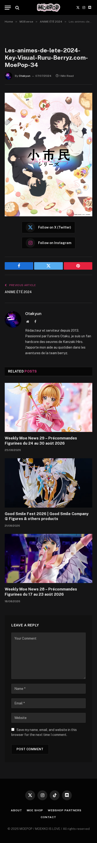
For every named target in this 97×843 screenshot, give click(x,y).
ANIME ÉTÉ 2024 (18, 292)
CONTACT (48, 817)
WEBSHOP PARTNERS (64, 810)
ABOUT (16, 810)
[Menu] (8, 7)
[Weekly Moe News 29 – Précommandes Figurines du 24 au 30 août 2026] (48, 407)
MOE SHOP (35, 810)
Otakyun (24, 76)
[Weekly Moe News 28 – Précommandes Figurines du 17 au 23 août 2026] (48, 558)
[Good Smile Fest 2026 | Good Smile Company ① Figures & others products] (48, 482)
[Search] (16, 7)
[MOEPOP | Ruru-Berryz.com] (48, 7)
